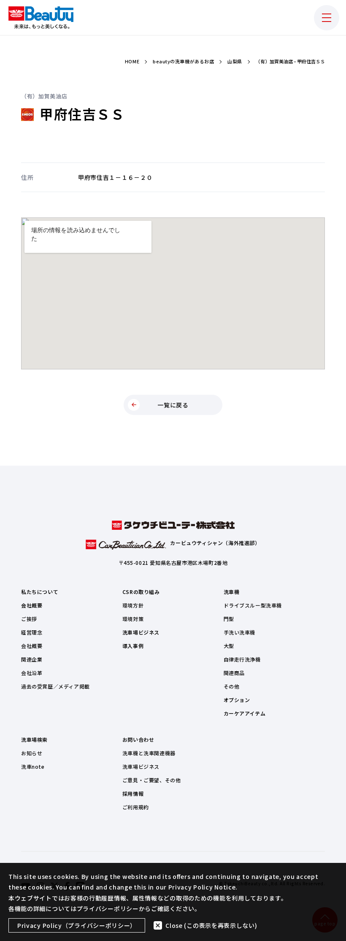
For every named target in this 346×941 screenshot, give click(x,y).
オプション (237, 699)
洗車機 (232, 591)
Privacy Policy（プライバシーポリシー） (76, 925)
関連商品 (234, 672)
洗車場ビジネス (140, 632)
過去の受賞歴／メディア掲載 (55, 686)
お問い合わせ (138, 739)
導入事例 (132, 645)
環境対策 (132, 618)
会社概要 (31, 605)
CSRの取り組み (141, 591)
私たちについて (39, 591)
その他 (232, 686)
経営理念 (31, 632)
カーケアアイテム (245, 713)
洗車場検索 (34, 739)
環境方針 (132, 605)
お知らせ (31, 753)
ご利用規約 (135, 807)
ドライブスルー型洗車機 (253, 605)
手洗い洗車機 (240, 632)
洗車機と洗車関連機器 (149, 753)
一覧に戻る (173, 405)
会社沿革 (31, 672)
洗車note (33, 766)
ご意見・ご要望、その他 (151, 780)
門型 (229, 618)
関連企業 (31, 659)
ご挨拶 (29, 618)
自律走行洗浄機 (242, 659)
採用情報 (132, 793)
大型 (229, 645)
